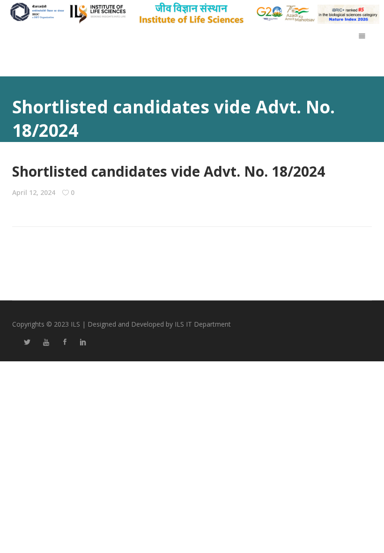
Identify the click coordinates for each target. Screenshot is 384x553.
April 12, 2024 (33, 192)
